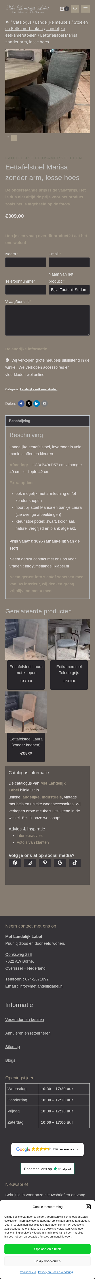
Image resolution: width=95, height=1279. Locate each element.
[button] (88, 1207)
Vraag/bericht (18, 301)
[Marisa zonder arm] (47, 91)
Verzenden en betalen (24, 1019)
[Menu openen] (85, 8)
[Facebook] (21, 403)
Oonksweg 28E (18, 954)
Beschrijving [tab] (19, 421)
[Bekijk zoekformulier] (75, 9)
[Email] (44, 403)
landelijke (30, 797)
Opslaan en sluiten (47, 1249)
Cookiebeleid (28, 1272)
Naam (12, 254)
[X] (29, 403)
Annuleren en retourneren (28, 1033)
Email (55, 254)
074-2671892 (37, 979)
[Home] (7, 22)
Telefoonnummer (20, 281)
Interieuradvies (30, 835)
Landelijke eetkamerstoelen (43, 158)
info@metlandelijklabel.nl (41, 986)
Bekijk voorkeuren (47, 1261)
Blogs (10, 1060)
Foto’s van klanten (33, 842)
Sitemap (12, 1046)
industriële (52, 797)
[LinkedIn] (36, 403)
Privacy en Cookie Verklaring (55, 1272)
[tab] (14, 138)
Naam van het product (61, 278)
